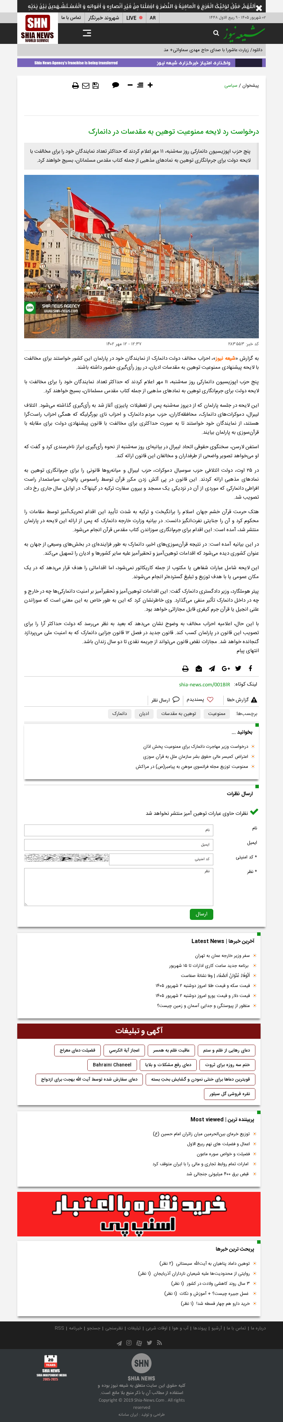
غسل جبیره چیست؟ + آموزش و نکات (207, 1294)
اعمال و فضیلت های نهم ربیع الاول (218, 1144)
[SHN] (37, 28)
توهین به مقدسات (178, 714)
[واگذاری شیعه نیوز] (141, 61)
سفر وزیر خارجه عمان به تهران (222, 956)
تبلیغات (134, 1328)
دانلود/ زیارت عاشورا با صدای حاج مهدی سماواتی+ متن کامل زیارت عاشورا (194, 50)
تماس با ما (71, 18)
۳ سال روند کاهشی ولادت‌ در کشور (210, 1284)
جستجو (93, 1328)
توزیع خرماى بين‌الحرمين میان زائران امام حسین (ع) (201, 1134)
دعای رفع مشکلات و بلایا (168, 1065)
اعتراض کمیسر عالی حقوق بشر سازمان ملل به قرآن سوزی (195, 757)
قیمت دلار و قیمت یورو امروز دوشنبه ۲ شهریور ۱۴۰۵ (203, 996)
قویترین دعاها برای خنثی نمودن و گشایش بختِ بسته (200, 1079)
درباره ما (258, 1328)
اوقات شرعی (156, 1328)
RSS (59, 1328)
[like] (203, 701)
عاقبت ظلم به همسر (171, 1050)
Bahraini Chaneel (112, 1065)
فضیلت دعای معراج (77, 1050)
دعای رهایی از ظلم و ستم (226, 1050)
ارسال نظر (161, 700)
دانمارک (120, 714)
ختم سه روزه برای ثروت (227, 1065)
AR (153, 18)
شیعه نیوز (225, 358)
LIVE (131, 18)
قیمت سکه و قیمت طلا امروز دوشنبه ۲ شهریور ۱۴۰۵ (203, 986)
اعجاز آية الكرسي (124, 1050)
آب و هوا (180, 1328)
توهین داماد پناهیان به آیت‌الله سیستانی (204, 1264)
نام (254, 828)
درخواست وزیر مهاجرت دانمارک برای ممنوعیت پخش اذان (195, 747)
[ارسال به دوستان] (85, 85)
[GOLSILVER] (139, 1214)
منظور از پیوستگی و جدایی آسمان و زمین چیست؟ (203, 1006)
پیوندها (200, 1328)
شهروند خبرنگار (103, 18)
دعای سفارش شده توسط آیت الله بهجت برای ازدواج (89, 1079)
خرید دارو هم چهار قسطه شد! (215, 1304)
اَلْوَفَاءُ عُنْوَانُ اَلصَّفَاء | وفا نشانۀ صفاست (215, 976)
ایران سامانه (128, 1414)
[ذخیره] (95, 85)
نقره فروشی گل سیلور (229, 1094)
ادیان (144, 714)
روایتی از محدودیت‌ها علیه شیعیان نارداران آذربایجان (194, 1274)
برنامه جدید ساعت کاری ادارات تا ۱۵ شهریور (209, 966)
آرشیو (217, 1328)
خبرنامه (75, 1328)
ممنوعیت (216, 714)
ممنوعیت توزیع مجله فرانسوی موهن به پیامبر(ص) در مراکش (192, 767)
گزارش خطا (237, 700)
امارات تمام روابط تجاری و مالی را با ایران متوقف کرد (201, 1164)
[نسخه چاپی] (75, 85)
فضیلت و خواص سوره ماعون (223, 1154)
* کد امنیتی (246, 857)
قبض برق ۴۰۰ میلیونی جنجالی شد (218, 1174)
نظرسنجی (114, 1328)
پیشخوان (250, 86)
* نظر (252, 872)
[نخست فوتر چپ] (51, 1368)
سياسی (230, 86)
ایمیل (252, 843)
